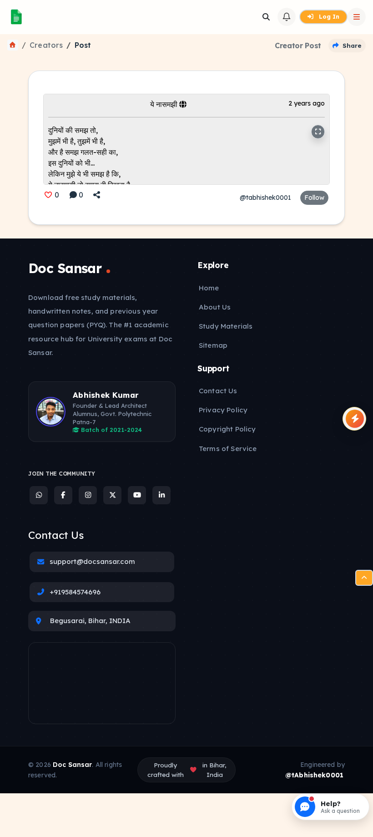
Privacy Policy (223, 410)
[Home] (12, 45)
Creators (46, 45)
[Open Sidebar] (357, 17)
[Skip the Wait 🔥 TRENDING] (354, 419)
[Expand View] (318, 132)
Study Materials (225, 326)
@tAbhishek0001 (314, 775)
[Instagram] (88, 495)
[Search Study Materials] (266, 16)
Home (209, 288)
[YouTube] (137, 495)
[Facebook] (63, 495)
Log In (328, 16)
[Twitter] (112, 495)
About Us (215, 307)
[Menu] (364, 578)
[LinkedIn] (161, 495)
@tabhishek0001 (265, 197)
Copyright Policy (227, 429)
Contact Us (218, 390)
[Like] (48, 194)
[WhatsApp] (39, 495)
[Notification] (286, 17)
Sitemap (213, 345)
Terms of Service (228, 448)
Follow (314, 197)
